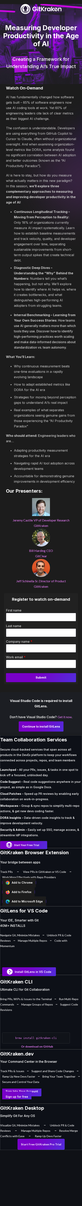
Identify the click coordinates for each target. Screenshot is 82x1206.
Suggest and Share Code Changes (52, 1071)
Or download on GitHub (37, 1046)
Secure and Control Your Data (20, 1082)
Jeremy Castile (23, 520)
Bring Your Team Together (58, 1076)
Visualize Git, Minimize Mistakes (20, 1125)
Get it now (65, 717)
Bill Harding (37, 550)
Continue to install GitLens (41, 726)
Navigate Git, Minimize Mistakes (20, 935)
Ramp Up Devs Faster (48, 1136)
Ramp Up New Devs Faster (18, 1076)
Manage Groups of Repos (37, 1004)
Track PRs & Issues (12, 1071)
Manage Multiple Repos (32, 940)
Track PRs (6, 871)
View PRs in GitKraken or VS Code (44, 871)
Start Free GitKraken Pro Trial (41, 1144)
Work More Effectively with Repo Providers (29, 877)
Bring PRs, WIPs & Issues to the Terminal (26, 999)
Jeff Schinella (25, 581)
